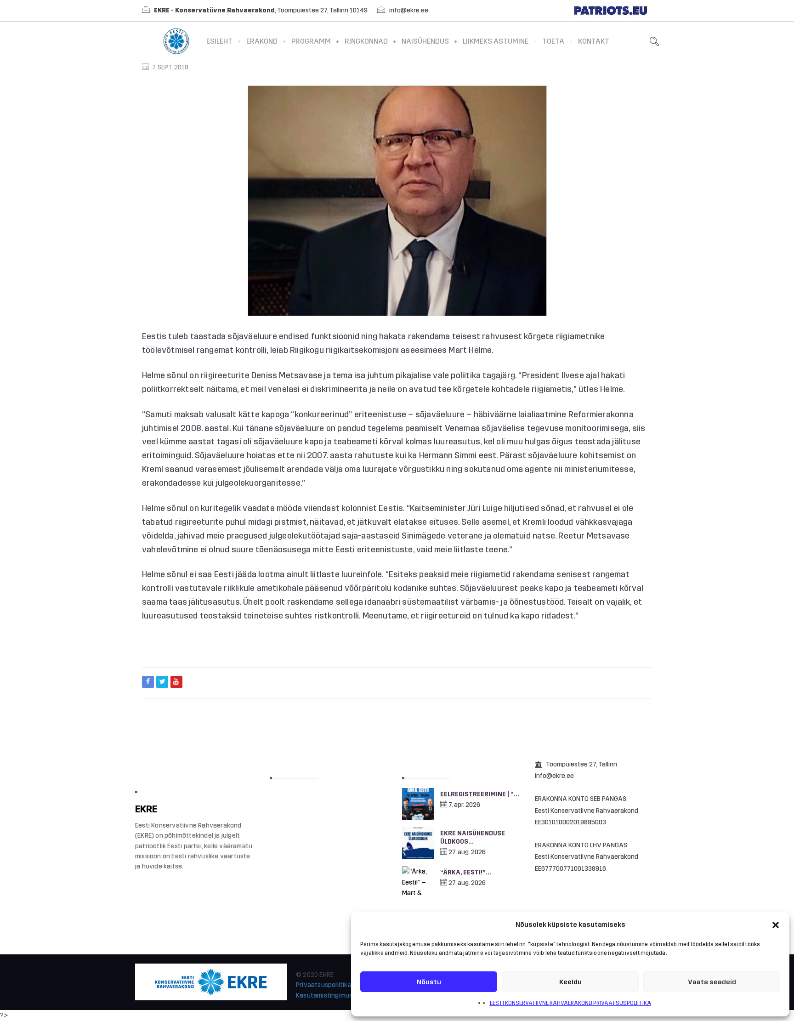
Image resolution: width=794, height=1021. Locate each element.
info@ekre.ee (408, 10)
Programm (311, 41)
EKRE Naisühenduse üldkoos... (472, 837)
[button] (775, 925)
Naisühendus (425, 41)
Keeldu (570, 982)
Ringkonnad (366, 41)
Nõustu (429, 982)
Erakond (262, 41)
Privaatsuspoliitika (324, 985)
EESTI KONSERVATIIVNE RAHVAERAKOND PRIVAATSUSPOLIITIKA (570, 1003)
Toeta (553, 41)
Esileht (219, 41)
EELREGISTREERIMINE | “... (479, 794)
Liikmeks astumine (495, 41)
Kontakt (593, 41)
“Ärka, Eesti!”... (465, 872)
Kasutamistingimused (328, 995)
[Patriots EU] (610, 10)
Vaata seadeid (712, 982)
